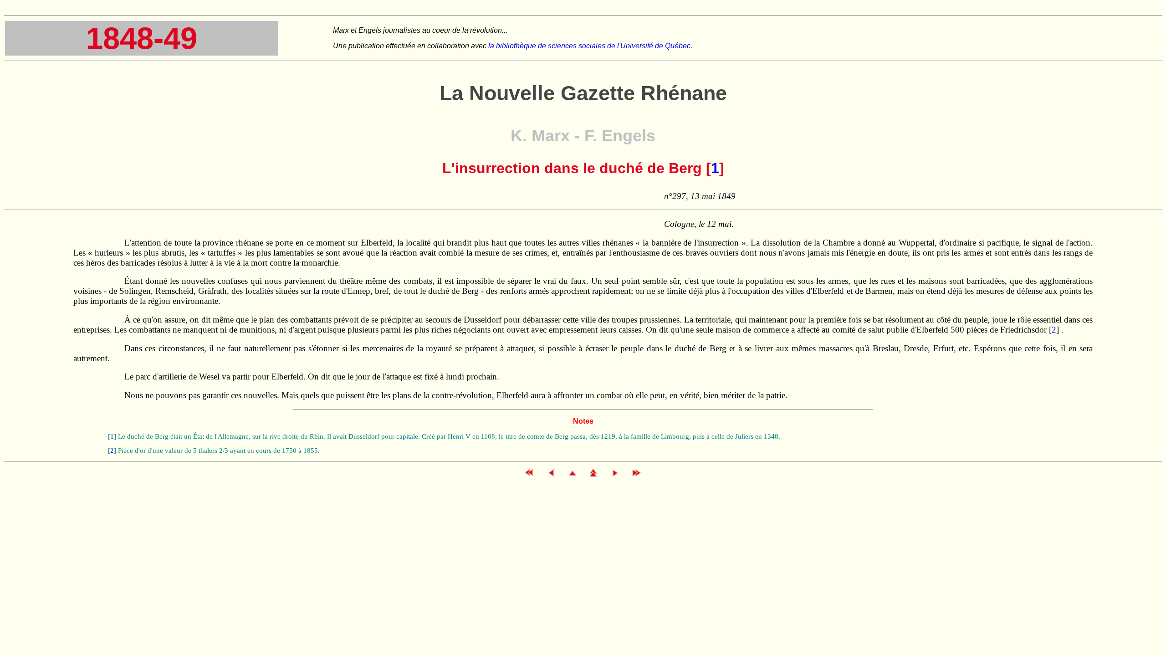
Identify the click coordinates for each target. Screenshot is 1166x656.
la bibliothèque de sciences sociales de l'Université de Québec (589, 46)
